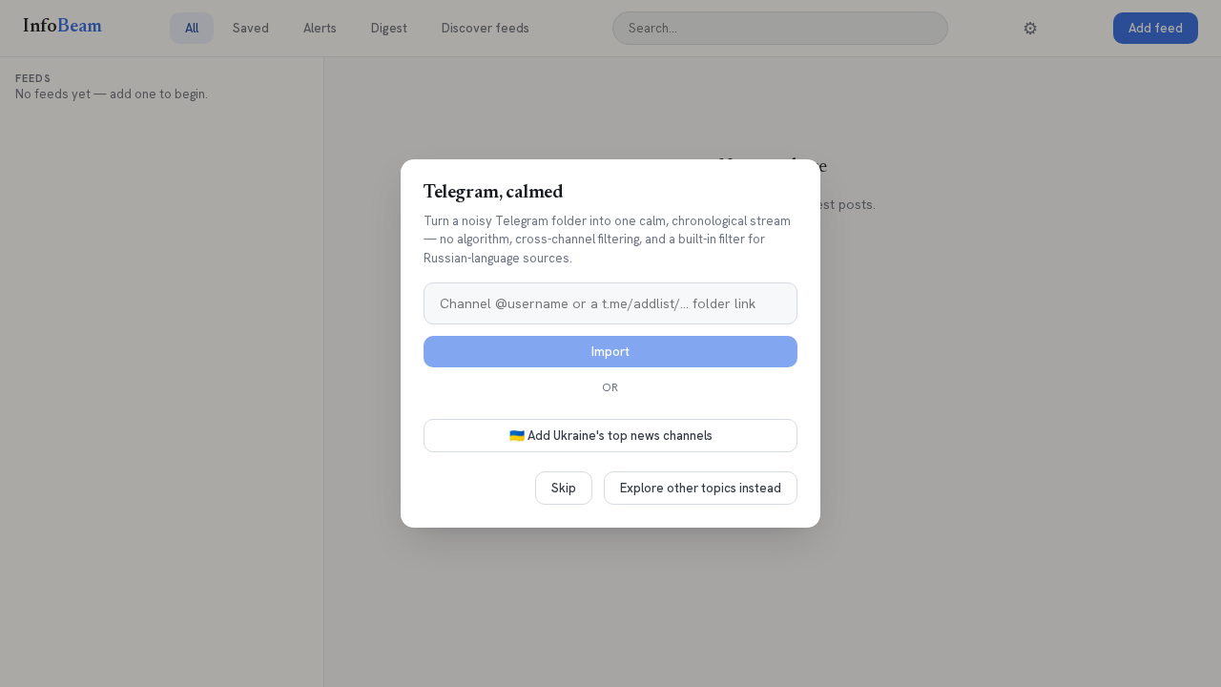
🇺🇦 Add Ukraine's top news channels (611, 435)
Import (610, 352)
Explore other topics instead (700, 488)
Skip (563, 488)
